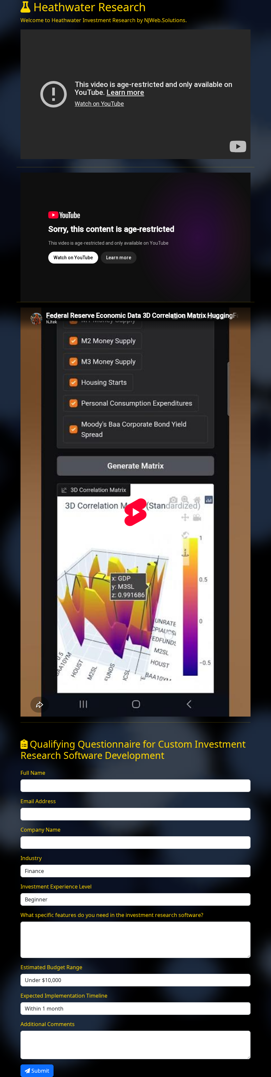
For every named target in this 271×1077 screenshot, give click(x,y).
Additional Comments (47, 1024)
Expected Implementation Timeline (63, 995)
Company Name (40, 829)
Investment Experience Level (56, 886)
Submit (39, 1070)
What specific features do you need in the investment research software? (111, 915)
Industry (31, 858)
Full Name (32, 772)
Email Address (38, 801)
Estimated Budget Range (51, 967)
